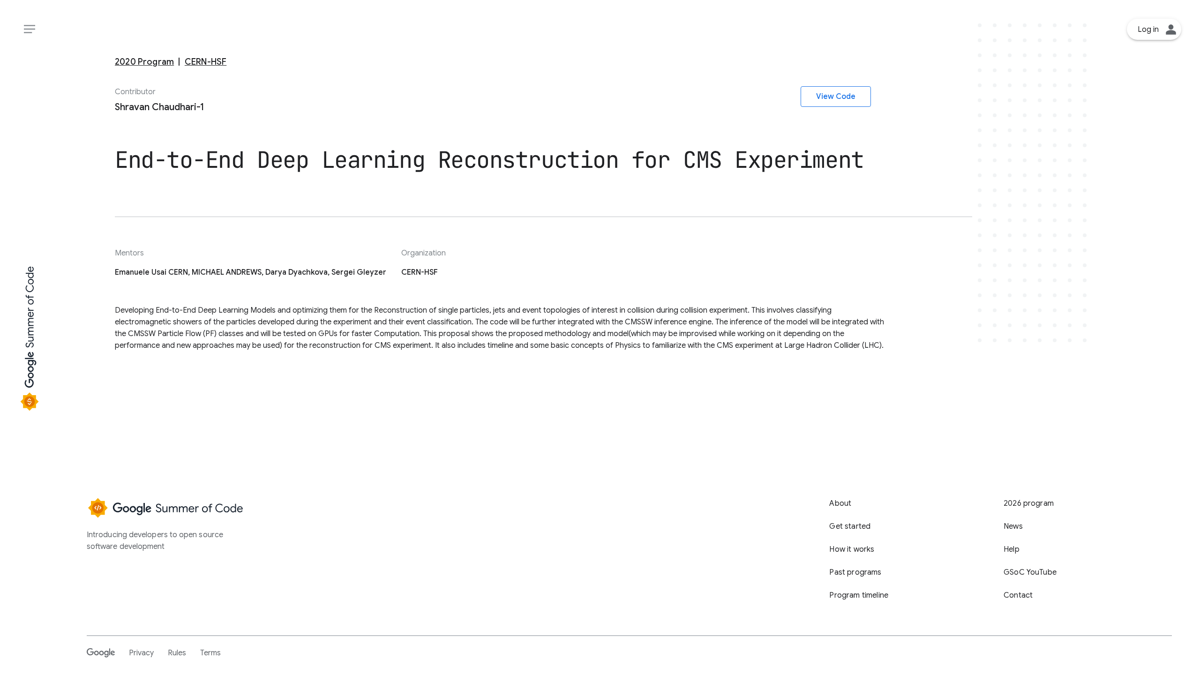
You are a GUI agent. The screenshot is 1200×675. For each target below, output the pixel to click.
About (840, 503)
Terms (210, 653)
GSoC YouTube (1030, 572)
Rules (177, 653)
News (1013, 526)
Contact (1018, 595)
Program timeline (858, 595)
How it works (851, 549)
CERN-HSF (205, 61)
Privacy (141, 653)
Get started (849, 526)
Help (1012, 549)
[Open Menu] (29, 29)
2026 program (1029, 503)
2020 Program (144, 61)
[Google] (101, 652)
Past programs (855, 572)
